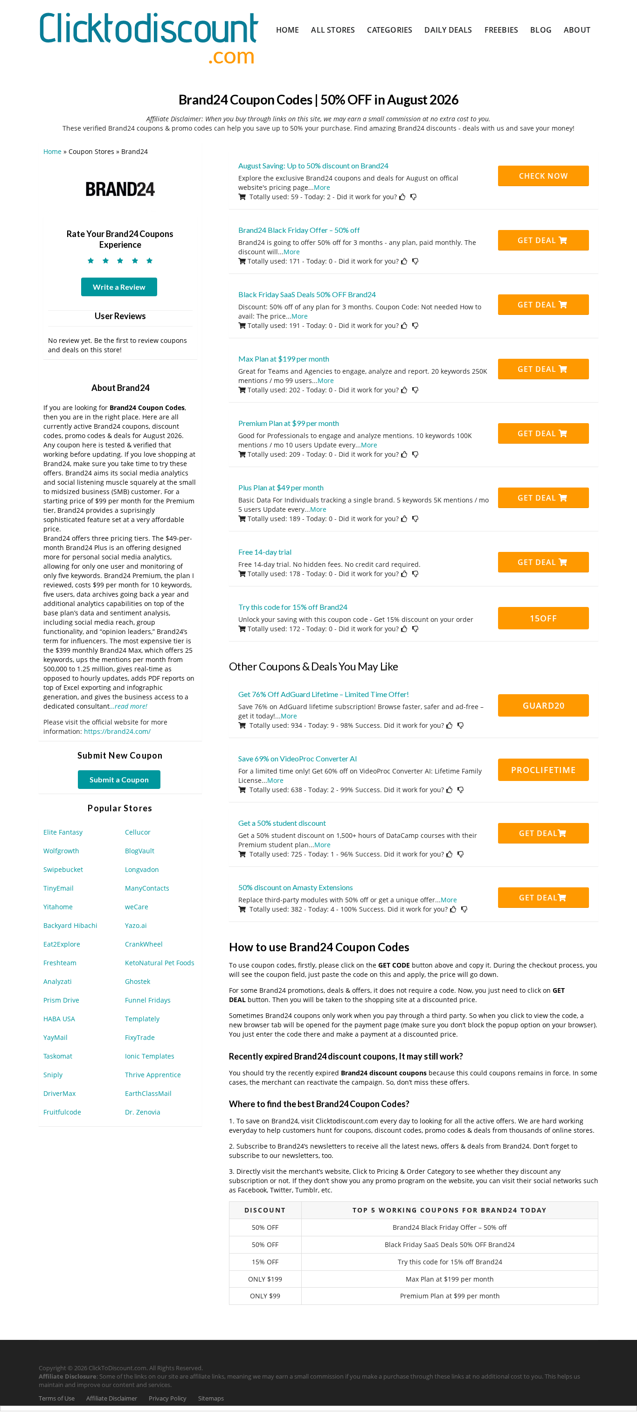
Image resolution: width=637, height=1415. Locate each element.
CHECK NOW (543, 176)
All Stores (333, 30)
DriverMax (59, 1093)
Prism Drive (61, 1000)
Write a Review (119, 286)
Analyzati (57, 981)
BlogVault (139, 850)
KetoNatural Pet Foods (159, 962)
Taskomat (57, 1056)
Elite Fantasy (63, 832)
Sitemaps (211, 1398)
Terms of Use (57, 1398)
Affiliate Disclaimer (111, 1398)
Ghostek (137, 981)
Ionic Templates (149, 1056)
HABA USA (59, 1018)
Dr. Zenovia (142, 1112)
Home (287, 30)
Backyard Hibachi (70, 925)
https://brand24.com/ (117, 731)
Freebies (502, 30)
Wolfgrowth (61, 850)
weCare (136, 906)
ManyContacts (147, 888)
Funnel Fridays (148, 1000)
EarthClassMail (148, 1093)
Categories (389, 30)
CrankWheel (144, 944)
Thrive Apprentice (153, 1074)
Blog (541, 30)
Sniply (52, 1074)
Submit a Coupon (119, 779)
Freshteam (59, 962)
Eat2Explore (61, 944)
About (577, 30)
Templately (142, 1018)
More (322, 187)
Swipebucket (63, 869)
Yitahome (58, 906)
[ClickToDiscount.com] (149, 37)
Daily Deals (448, 30)
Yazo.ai (136, 925)
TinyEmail (58, 888)
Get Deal (538, 240)
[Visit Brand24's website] (120, 188)
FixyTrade (140, 1037)
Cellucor (138, 832)
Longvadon (142, 869)
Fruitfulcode (62, 1112)
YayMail (55, 1037)
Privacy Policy (168, 1398)
